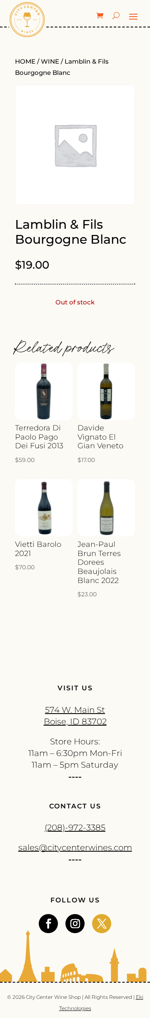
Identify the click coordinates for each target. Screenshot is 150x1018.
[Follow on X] (101, 923)
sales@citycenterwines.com (75, 847)
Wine (50, 61)
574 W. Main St (75, 710)
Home (25, 61)
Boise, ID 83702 (75, 721)
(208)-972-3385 (75, 828)
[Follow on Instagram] (75, 923)
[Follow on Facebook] (48, 923)
